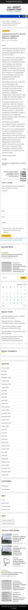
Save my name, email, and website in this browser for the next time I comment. (13, 230)
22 (17, 300)
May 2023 (4, 436)
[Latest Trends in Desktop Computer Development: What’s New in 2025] (6, 562)
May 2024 (4, 397)
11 (3, 297)
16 (21, 297)
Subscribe (26, 16)
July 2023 (4, 429)
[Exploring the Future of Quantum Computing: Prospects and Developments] (6, 550)
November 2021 (6, 471)
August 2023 (5, 426)
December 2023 (5, 413)
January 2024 (5, 410)
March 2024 (4, 403)
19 (7, 300)
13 (10, 297)
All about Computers (14, 8)
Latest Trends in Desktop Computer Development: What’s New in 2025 (19, 562)
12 (7, 297)
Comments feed (5, 506)
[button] (23, 16)
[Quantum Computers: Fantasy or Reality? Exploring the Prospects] (6, 539)
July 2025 (4, 371)
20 (10, 300)
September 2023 (6, 423)
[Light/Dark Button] (20, 16)
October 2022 (5, 449)
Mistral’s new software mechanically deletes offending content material (19, 598)
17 (24, 297)
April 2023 (4, 439)
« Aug (3, 305)
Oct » (25, 305)
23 (21, 300)
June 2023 (4, 433)
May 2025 (4, 374)
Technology (4, 486)
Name (3, 211)
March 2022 (4, 458)
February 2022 (5, 462)
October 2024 (5, 381)
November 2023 (6, 416)
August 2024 (5, 387)
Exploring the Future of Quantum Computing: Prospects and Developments (19, 551)
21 (14, 300)
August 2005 (5, 475)
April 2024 (4, 400)
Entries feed (4, 503)
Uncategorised (6, 31)
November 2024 (6, 377)
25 (3, 303)
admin (4, 40)
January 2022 (5, 465)
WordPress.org (5, 509)
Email (3, 217)
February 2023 (5, 446)
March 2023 (4, 442)
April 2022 (4, 455)
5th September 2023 (13, 40)
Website (3, 222)
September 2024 (6, 384)
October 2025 (5, 368)
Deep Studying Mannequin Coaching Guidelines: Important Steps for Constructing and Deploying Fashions (19, 269)
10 (24, 293)
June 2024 (4, 394)
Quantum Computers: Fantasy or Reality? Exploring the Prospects (19, 539)
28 (14, 303)
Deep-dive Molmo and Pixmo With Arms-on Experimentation (12, 255)
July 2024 (4, 390)
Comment (4, 191)
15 (17, 297)
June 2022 (4, 452)
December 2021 (5, 468)
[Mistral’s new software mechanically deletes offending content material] (6, 597)
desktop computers (8, 520)
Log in (3, 500)
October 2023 (5, 420)
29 (17, 303)
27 (10, 303)
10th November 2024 (8, 258)
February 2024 (5, 407)
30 (21, 303)
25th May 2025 (17, 566)
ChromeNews (21, 606)
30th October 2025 (18, 543)
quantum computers (8, 523)
